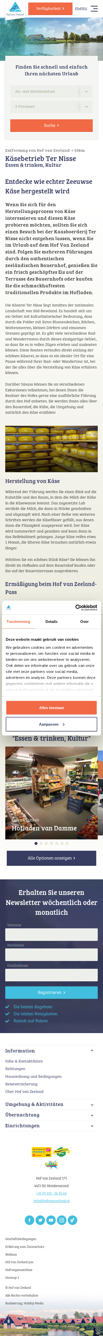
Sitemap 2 (12, 1278)
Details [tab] (52, 621)
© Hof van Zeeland (18, 1288)
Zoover (72, 1220)
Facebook (29, 1220)
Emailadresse (19, 966)
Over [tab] (84, 621)
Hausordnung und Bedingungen (33, 1077)
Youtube (51, 1220)
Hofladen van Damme (44, 827)
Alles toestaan (51, 708)
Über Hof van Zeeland (24, 1092)
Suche (49, 125)
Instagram (61, 1220)
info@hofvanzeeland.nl (52, 1201)
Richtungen (15, 1069)
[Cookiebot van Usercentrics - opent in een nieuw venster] (75, 607)
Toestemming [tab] (18, 621)
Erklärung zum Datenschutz (24, 1247)
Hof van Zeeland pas (19, 1262)
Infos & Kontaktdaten (24, 1061)
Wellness (11, 1255)
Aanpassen (48, 724)
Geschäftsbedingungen (20, 1239)
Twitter (40, 1220)
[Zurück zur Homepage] (15, 8)
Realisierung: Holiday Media (24, 1303)
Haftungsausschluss (18, 1270)
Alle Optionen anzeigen (50, 858)
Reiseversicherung (21, 1084)
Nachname (17, 945)
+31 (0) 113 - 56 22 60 (51, 1194)
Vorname (15, 925)
